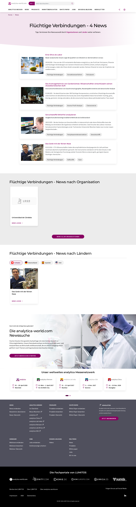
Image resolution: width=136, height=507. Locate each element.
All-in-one (72, 455)
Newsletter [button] (99, 9)
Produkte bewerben (56, 412)
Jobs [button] (74, 9)
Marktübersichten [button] (49, 9)
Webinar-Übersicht (15, 449)
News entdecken (15, 409)
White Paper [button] (64, 9)
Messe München (34, 412)
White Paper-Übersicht (77, 415)
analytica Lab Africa (36, 428)
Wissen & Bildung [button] (85, 9)
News (71, 442)
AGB (22, 496)
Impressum (13, 496)
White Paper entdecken (77, 409)
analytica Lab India (35, 421)
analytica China (34, 418)
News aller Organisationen (68, 237)
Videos (51, 442)
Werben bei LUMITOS (16, 489)
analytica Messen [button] (15, 9)
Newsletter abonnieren (17, 412)
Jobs (70, 452)
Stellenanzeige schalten (37, 446)
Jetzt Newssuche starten (25, 356)
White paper (73, 449)
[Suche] (72, 3)
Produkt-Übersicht (55, 415)
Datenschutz (31, 496)
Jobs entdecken (34, 442)
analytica (32, 415)
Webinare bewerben (16, 446)
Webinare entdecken (16, 442)
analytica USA (34, 431)
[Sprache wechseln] (124, 10)
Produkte (72, 446)
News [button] (27, 9)
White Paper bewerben (77, 412)
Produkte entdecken (56, 409)
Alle (31, 3)
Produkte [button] (35, 9)
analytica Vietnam (35, 425)
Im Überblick (33, 409)
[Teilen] (119, 10)
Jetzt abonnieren (109, 418)
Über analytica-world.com (49, 489)
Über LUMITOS (32, 489)
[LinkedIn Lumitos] (125, 496)
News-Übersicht (14, 415)
